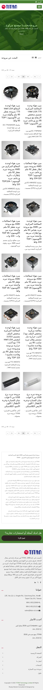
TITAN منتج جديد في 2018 (33, 634)
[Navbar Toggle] (39, 6)
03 (28, 76)
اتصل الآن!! (21, 538)
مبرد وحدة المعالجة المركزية (32, 513)
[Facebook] (40, 582)
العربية (40, 2)
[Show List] (32, 57)
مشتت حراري (9, 516)
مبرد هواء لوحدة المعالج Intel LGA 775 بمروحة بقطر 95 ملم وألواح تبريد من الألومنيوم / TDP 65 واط (11, 113)
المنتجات (39, 665)
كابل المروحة (36, 516)
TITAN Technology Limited (24, 683)
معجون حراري (10, 513)
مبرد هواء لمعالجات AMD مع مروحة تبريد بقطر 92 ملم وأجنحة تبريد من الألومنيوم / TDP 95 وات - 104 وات (11, 228)
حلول (40, 673)
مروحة (20, 513)
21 (12, 76)
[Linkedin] (35, 582)
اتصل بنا (39, 661)
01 (35, 76)
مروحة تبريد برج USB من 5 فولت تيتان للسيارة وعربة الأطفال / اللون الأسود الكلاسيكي (11, 400)
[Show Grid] (35, 57)
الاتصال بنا (32, 518)
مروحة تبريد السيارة (35, 669)
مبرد (23, 513)
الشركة (39, 657)
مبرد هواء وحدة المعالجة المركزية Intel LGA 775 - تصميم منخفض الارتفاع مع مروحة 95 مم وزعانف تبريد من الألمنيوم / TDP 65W (32, 116)
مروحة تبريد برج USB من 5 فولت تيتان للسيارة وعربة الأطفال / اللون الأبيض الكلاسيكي (33, 400)
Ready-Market (13, 687)
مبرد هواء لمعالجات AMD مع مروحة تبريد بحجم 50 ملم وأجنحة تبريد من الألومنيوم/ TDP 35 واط (33, 283)
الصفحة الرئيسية (36, 653)
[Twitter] (38, 582)
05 (19, 76)
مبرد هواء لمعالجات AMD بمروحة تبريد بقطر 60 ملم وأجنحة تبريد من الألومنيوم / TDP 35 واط (11, 283)
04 (23, 76)
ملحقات (16, 513)
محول (30, 516)
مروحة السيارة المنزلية (14, 511)
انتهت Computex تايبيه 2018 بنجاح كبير (29, 626)
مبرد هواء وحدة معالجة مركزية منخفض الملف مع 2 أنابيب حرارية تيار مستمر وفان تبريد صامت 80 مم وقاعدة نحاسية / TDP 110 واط (32, 338)
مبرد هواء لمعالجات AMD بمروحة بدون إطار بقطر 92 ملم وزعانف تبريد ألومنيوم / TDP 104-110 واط (33, 170)
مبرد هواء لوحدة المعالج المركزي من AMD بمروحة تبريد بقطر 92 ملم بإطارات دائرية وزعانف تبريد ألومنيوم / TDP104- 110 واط (11, 173)
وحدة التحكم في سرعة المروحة (21, 516)
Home (21, 34)
